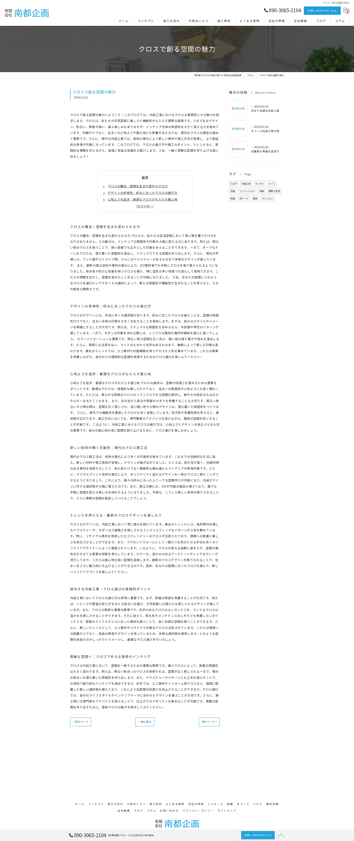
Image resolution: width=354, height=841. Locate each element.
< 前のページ (80, 721)
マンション (267, 198)
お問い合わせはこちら (322, 10)
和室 (232, 198)
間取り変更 (274, 191)
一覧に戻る (144, 721)
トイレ (272, 183)
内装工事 (246, 183)
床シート (244, 198)
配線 (255, 198)
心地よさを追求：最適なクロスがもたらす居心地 (142, 199)
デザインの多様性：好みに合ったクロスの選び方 (142, 192)
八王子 (233, 183)
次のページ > (209, 721)
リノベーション (247, 191)
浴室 (232, 191)
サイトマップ (227, 810)
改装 (262, 191)
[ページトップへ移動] (281, 835)
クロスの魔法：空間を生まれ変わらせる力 (138, 186)
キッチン (259, 183)
